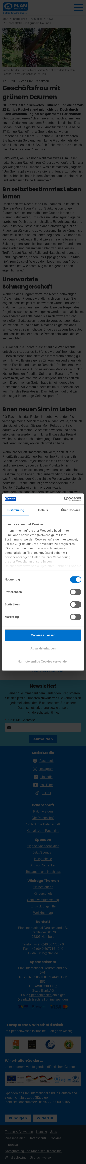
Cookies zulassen (43, 635)
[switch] (75, 592)
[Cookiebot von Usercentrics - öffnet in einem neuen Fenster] (63, 499)
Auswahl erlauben (43, 648)
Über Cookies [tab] (70, 510)
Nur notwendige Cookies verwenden (43, 661)
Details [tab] (43, 510)
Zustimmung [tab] (15, 510)
